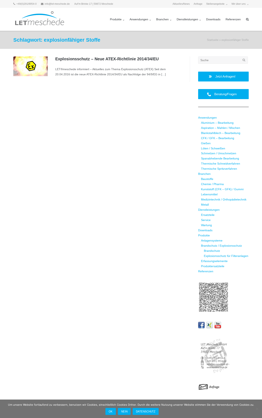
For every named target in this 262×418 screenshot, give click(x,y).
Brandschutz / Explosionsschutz (221, 245)
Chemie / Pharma (212, 184)
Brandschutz (212, 250)
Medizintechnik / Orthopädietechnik (223, 199)
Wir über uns (239, 3)
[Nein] (257, 409)
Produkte (116, 19)
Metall (205, 204)
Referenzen (233, 19)
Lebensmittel (209, 194)
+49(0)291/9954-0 (26, 3)
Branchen (162, 19)
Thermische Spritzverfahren (219, 168)
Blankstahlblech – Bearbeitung (220, 133)
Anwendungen (139, 19)
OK (111, 411)
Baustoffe (207, 179)
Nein (124, 411)
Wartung (206, 225)
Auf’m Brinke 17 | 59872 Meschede (93, 3)
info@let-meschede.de (57, 3)
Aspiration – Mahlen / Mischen (220, 127)
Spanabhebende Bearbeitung (220, 158)
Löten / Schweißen (213, 148)
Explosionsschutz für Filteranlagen (226, 256)
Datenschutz (145, 411)
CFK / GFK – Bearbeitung (217, 138)
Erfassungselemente (214, 261)
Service (206, 220)
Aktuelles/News (181, 3)
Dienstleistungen (187, 19)
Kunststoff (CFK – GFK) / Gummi (222, 189)
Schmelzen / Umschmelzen (218, 153)
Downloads (213, 19)
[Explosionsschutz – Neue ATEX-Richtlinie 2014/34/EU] (30, 66)
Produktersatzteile (212, 266)
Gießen (206, 143)
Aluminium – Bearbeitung (217, 122)
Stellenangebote (215, 3)
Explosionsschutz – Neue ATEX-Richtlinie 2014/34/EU (107, 59)
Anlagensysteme (211, 240)
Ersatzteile (208, 214)
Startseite (212, 39)
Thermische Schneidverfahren (220, 163)
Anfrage (198, 3)
